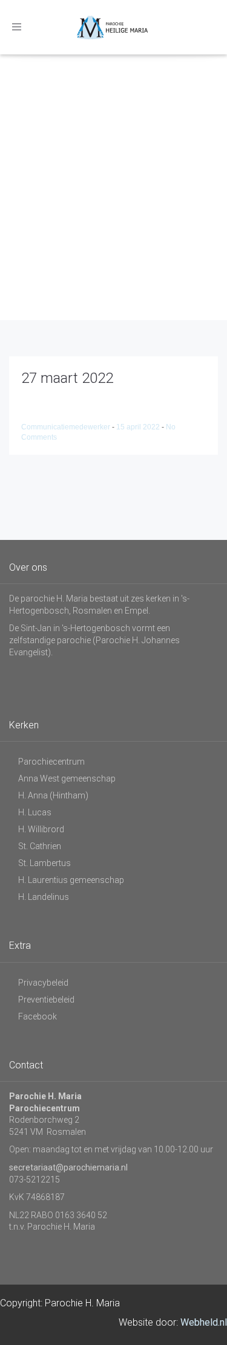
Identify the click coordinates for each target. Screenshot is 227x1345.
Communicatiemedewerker (66, 427)
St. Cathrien (39, 846)
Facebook (37, 1016)
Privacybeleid (43, 982)
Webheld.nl (203, 1322)
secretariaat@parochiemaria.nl (68, 1167)
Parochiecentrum (51, 761)
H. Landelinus (43, 897)
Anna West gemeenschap (67, 778)
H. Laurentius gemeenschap (71, 880)
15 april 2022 (139, 427)
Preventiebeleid (46, 999)
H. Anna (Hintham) (53, 795)
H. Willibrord (41, 829)
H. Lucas (34, 812)
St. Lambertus (44, 863)
